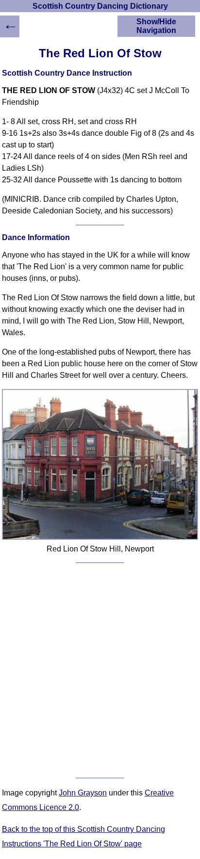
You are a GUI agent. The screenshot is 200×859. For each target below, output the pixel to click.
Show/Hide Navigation (156, 25)
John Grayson (83, 793)
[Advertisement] (100, 670)
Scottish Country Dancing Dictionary (100, 6)
